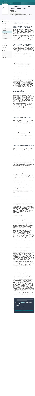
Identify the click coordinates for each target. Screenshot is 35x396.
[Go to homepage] (5, 1)
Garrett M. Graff (12, 10)
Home (2, 3)
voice (24, 159)
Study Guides (5, 3)
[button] (22, 17)
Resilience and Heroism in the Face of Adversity (26, 216)
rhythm (20, 267)
